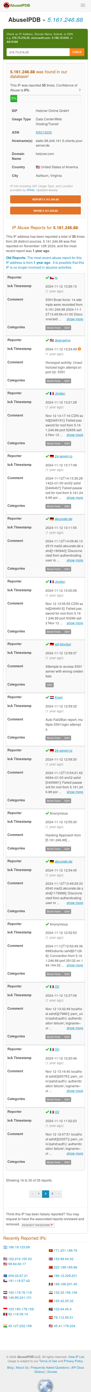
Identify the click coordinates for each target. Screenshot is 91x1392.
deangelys (62, 340)
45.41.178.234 (64, 1325)
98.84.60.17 (17, 1263)
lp (56, 277)
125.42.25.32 (63, 1300)
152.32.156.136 (65, 1292)
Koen (59, 697)
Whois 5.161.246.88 (45, 211)
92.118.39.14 (18, 1314)
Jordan (60, 393)
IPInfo (30, 190)
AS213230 (44, 132)
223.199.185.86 (65, 1267)
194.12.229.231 (65, 1275)
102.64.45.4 (63, 1309)
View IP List (76, 1356)
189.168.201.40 (65, 1284)
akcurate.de (63, 518)
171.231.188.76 (65, 1250)
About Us (22, 1367)
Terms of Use (48, 1361)
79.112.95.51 (63, 1317)
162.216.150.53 (20, 1258)
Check (77, 52)
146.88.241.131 (20, 1297)
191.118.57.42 (19, 1280)
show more (75, 319)
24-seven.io (63, 456)
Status (39, 1371)
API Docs (77, 1367)
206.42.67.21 (18, 1275)
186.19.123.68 (19, 1247)
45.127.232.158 (20, 1325)
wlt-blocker (63, 644)
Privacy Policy (73, 1361)
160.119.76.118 (20, 1292)
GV (57, 986)
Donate (52, 1371)
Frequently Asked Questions (50, 1367)
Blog (10, 1367)
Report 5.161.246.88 (45, 199)
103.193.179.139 (21, 1309)
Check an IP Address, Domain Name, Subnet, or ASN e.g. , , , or (40, 38)
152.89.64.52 (63, 1258)
